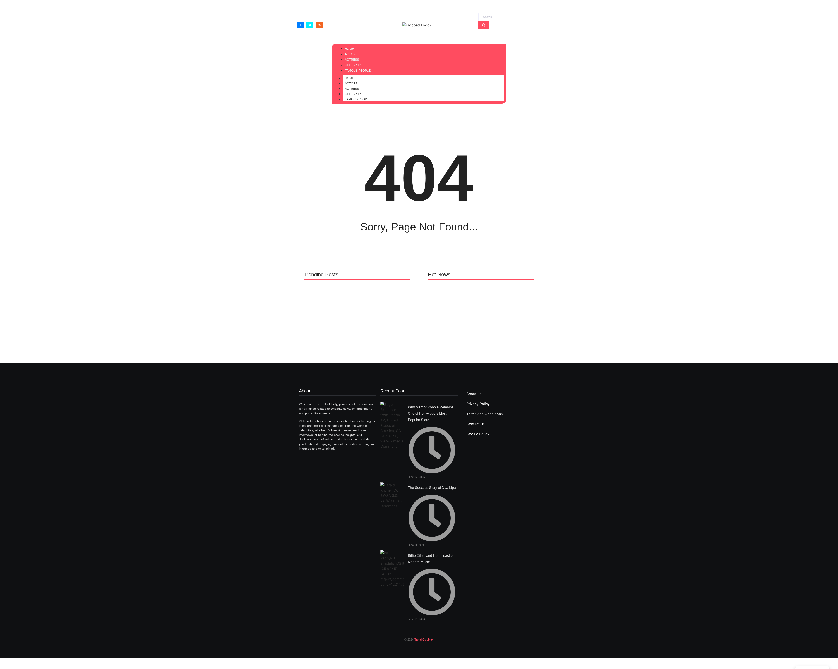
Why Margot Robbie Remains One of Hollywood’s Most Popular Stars (430, 413)
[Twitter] (309, 25)
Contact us (475, 424)
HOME (349, 78)
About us (473, 394)
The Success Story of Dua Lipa (340, 319)
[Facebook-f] (300, 25)
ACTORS (351, 83)
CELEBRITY (353, 94)
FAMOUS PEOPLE (358, 99)
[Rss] (319, 25)
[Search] (483, 25)
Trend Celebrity (424, 639)
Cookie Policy (477, 434)
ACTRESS (352, 88)
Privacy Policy (478, 404)
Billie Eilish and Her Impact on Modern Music (479, 291)
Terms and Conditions (484, 414)
